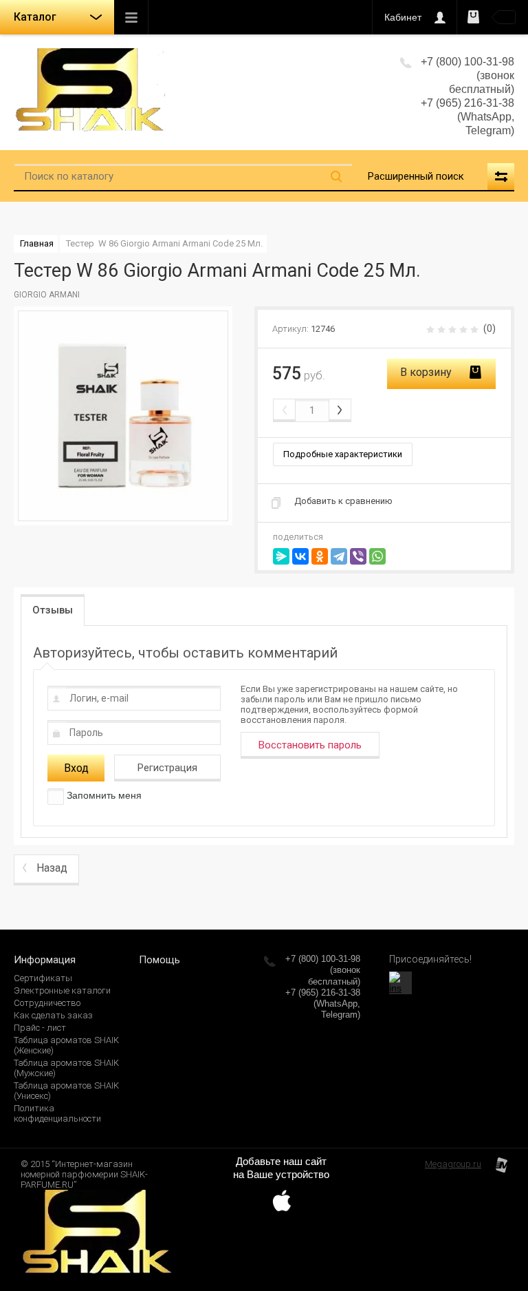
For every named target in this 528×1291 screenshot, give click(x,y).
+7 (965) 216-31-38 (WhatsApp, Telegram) (467, 116)
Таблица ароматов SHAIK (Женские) (66, 1045)
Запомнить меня (103, 795)
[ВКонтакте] (300, 556)
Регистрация (167, 768)
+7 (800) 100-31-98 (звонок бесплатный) (322, 970)
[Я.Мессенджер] (281, 556)
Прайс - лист (40, 1027)
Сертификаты (43, 978)
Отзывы (52, 610)
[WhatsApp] (377, 556)
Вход (76, 768)
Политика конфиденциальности (57, 1113)
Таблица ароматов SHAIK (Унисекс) (66, 1090)
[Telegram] (339, 556)
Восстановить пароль (310, 745)
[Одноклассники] (319, 556)
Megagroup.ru (453, 1164)
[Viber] (358, 556)
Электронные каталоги (62, 990)
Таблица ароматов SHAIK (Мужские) (66, 1068)
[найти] (336, 176)
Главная (37, 243)
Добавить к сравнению (343, 501)
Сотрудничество (47, 1003)
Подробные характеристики (342, 454)
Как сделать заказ (53, 1015)
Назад (51, 867)
